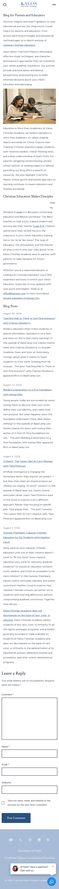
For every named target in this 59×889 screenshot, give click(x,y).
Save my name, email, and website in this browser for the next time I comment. (29, 802)
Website (6, 782)
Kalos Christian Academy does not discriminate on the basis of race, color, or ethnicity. (26, 615)
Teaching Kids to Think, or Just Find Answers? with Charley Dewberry (29, 321)
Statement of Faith (29, 851)
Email (5, 764)
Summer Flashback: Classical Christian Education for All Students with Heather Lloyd (26, 537)
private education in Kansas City (21, 298)
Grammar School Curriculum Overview (29, 858)
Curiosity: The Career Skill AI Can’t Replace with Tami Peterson (28, 464)
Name (6, 746)
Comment (8, 694)
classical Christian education (19, 45)
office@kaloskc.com (14, 293)
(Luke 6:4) (38, 226)
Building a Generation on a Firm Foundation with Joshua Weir (27, 392)
